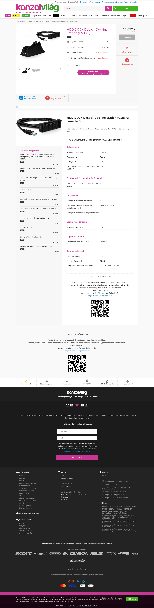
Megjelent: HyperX (110, 484)
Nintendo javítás (25, 533)
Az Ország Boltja (25, 505)
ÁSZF (21, 496)
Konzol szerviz (25, 519)
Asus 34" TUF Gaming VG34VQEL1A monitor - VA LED (37, 168)
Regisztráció (74, 2)
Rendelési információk (27, 483)
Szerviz (128, 2)
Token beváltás (109, 2)
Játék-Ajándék (143, 16)
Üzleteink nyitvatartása (29, 513)
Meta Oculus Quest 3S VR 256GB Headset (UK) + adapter (38, 199)
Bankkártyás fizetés (26, 491)
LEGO (133, 16)
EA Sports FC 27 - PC (26, 227)
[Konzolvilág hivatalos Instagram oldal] (86, 405)
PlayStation (36, 16)
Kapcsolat (23, 478)
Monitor (74, 16)
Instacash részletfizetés (28, 501)
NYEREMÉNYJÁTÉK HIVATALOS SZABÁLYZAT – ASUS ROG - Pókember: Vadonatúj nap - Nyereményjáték (119, 517)
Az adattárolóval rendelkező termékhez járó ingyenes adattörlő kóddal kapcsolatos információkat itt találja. (77, 543)
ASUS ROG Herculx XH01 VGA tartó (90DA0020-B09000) (38, 209)
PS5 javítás (23, 523)
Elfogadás (132, 599)
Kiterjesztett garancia (27, 498)
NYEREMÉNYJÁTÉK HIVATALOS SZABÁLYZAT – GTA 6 (119, 522)
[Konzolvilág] (77, 393)
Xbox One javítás (25, 531)
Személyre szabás (117, 598)
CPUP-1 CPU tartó (26, 190)
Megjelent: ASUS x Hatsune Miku (115, 497)
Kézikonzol (93, 16)
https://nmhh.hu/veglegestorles (100, 296)
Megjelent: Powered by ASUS (114, 492)
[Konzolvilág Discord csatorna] (67, 405)
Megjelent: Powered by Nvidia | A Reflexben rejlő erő (116, 488)
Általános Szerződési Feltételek (88, 605)
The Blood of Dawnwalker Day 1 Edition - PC (34, 218)
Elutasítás (105, 598)
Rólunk (21, 476)
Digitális (125, 16)
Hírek (136, 2)
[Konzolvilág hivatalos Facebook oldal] (82, 405)
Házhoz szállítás (25, 486)
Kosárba (127, 37)
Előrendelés (104, 16)
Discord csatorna (25, 508)
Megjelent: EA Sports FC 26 (113, 495)
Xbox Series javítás (26, 528)
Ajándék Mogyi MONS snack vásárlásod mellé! (119, 506)
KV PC (56, 16)
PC (50, 16)
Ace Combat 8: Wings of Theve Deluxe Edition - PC (36, 246)
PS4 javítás (23, 526)
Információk (96, 2)
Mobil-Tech (115, 16)
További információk (67, 601)
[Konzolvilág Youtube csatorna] (71, 405)
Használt (25, 16)
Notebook (83, 16)
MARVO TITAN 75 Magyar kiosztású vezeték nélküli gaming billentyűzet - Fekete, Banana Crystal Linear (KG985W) (37, 156)
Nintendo (65, 16)
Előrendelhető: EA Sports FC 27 (115, 481)
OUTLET (16, 16)
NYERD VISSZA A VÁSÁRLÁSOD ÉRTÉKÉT (117, 509)
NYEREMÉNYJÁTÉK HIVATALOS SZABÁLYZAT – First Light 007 (119, 526)
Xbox (45, 16)
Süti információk (71, 605)
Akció (8, 16)
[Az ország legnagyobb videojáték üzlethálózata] (37, 8)
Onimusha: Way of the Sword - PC (31, 237)
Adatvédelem (24, 493)
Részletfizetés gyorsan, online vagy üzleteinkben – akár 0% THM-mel (115, 512)
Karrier (120, 2)
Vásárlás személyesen (27, 488)
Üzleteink (85, 2)
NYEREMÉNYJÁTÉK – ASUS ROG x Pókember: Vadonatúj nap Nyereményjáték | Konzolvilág (119, 530)
